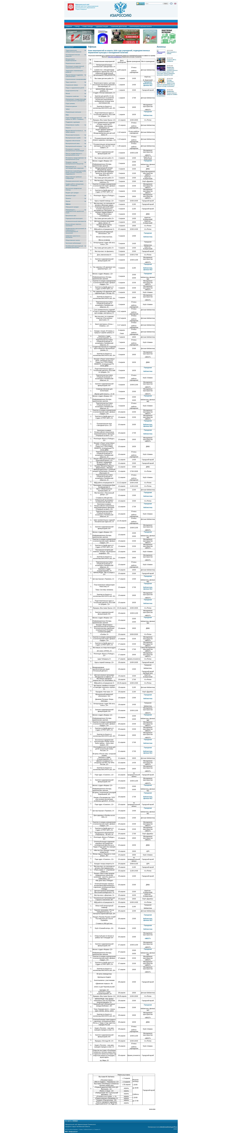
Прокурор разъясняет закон (74, 181)
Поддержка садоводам (73, 122)
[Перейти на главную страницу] (104, 13)
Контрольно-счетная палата (141, 26)
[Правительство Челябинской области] (103, 36)
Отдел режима (70, 103)
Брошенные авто (71, 215)
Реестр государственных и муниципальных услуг (74, 154)
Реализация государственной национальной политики (75, 66)
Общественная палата (73, 240)
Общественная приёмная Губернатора (74, 177)
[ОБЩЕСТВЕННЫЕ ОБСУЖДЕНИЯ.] (168, 36)
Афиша (68, 204)
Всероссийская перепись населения (73, 224)
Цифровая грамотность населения (73, 236)
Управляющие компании (73, 112)
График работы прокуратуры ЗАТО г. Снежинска (75, 184)
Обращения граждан (72, 207)
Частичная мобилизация (73, 243)
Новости (68, 127)
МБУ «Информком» (71, 1131)
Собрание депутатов (119, 26)
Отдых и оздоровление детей (75, 88)
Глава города (87, 26)
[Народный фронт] (80, 36)
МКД (67, 115)
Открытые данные (71, 106)
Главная (68, 26)
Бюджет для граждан (72, 192)
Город (77, 26)
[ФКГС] (150, 36)
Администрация (102, 26)
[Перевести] (175, 3)
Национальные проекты (73, 63)
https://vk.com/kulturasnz (115, 57)
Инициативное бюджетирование (71, 59)
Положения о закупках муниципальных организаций (75, 149)
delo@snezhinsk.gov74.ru (168, 1127)
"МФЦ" (68, 109)
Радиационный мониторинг (74, 218)
